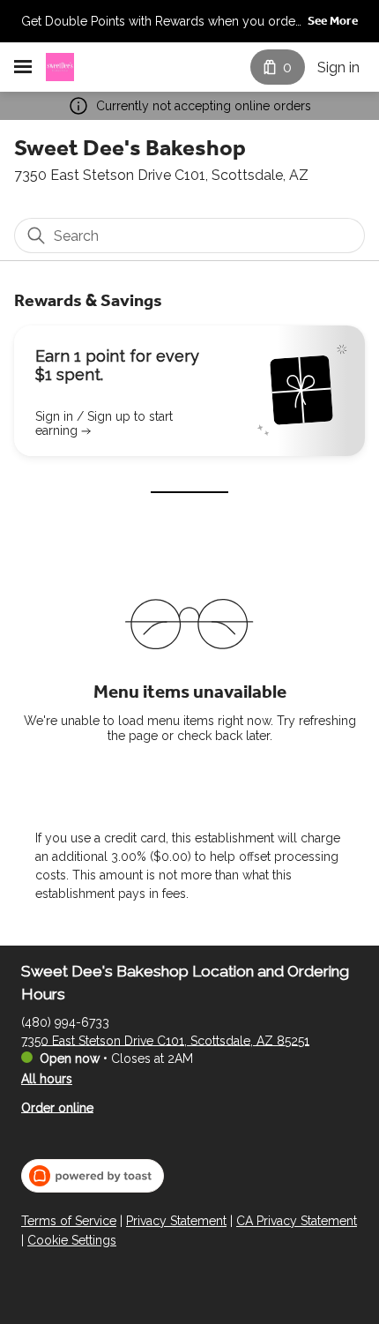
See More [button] (333, 20)
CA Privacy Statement (296, 1221)
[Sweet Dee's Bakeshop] (60, 67)
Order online (57, 1107)
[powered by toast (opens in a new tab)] (92, 1175)
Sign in (338, 67)
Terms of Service (68, 1221)
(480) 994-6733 (65, 1021)
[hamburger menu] (23, 67)
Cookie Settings (71, 1240)
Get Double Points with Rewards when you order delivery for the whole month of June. (160, 23)
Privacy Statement (176, 1221)
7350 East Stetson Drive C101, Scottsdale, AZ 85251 (165, 1040)
